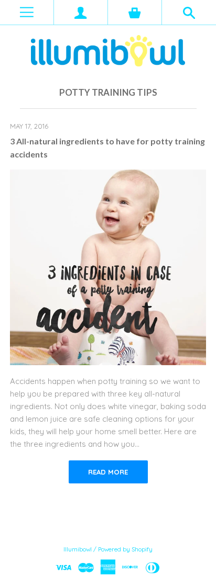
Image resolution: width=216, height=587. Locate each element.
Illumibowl (77, 549)
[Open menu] (26, 12)
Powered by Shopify (125, 549)
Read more (108, 472)
